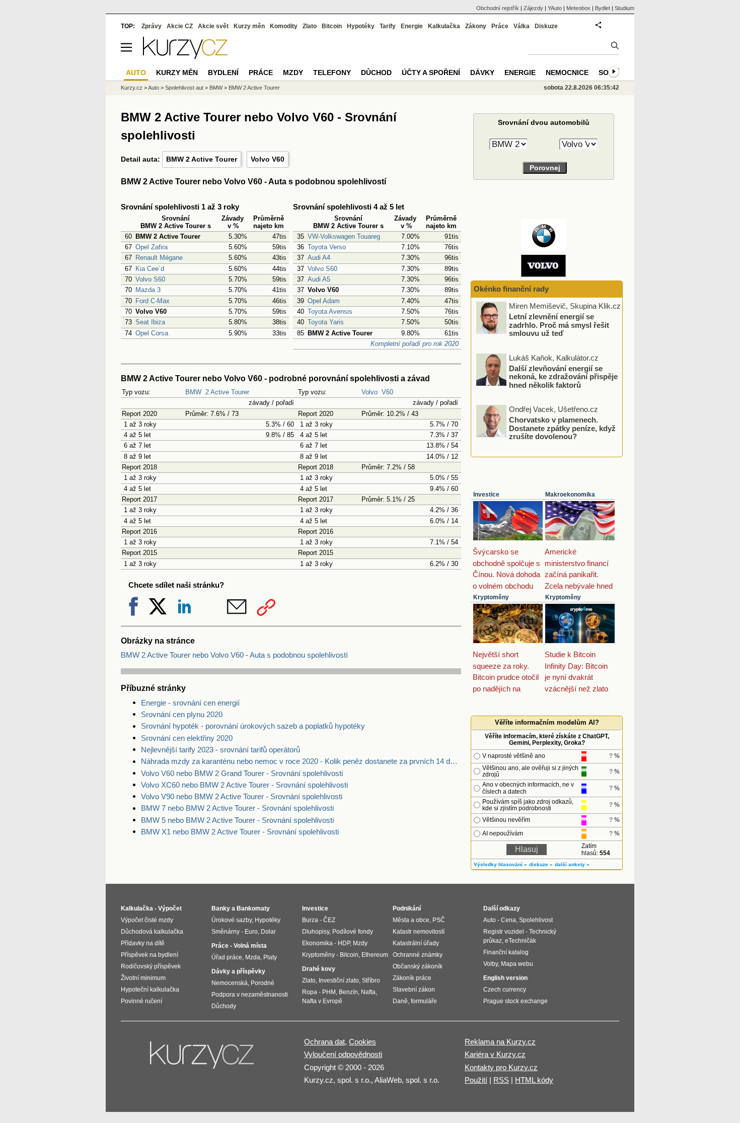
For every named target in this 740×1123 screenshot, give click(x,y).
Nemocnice (567, 72)
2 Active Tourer (227, 392)
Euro (251, 931)
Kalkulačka (444, 26)
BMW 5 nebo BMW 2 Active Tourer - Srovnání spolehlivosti (237, 820)
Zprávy (151, 26)
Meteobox (578, 8)
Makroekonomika (570, 494)
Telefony (332, 72)
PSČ (438, 920)
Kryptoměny (491, 597)
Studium (624, 8)
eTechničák (520, 940)
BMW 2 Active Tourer (201, 159)
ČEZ (329, 920)
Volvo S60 (150, 279)
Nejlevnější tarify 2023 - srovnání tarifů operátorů (220, 749)
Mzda (252, 957)
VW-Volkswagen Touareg (344, 236)
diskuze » (541, 864)
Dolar (268, 931)
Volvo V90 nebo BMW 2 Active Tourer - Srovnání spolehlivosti (241, 796)
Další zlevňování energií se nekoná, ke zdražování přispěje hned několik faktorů (563, 376)
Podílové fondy (352, 931)
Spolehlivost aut (184, 88)
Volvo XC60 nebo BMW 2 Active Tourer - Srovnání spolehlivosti (244, 785)
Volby (490, 963)
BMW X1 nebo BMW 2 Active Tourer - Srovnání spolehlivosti (240, 831)
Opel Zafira (151, 247)
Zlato (310, 26)
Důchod (376, 72)
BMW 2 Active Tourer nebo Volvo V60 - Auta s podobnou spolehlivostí (234, 655)
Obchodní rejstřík (497, 8)
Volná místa (250, 945)
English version (505, 977)
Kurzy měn (249, 26)
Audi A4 (319, 257)
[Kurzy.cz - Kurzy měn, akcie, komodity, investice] (185, 56)
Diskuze (546, 26)
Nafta (368, 992)
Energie (412, 26)
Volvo (369, 392)
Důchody (223, 1006)
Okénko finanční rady (511, 289)
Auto (153, 88)
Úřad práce (226, 957)
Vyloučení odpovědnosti (343, 1054)
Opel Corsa (151, 333)
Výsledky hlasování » (500, 864)
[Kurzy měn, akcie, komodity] (203, 1059)
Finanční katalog (506, 952)
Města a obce (411, 920)
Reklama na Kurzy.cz (500, 1041)
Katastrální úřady (416, 943)
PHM (329, 992)
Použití (476, 1080)
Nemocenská (229, 983)
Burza (310, 920)
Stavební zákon (414, 989)
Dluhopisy (315, 931)
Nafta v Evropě (322, 1001)
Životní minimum (143, 977)
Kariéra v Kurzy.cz (495, 1054)
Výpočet (170, 908)
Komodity (284, 26)
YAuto (555, 8)
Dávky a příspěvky (238, 971)
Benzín (348, 992)
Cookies (362, 1041)
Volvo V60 (267, 159)
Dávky (482, 72)
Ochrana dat (324, 1041)
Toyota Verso (327, 247)
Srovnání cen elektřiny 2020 (187, 738)
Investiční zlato (339, 980)
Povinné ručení (141, 1001)
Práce (499, 26)
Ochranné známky (417, 954)
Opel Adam (324, 301)
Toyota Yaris (326, 322)
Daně (400, 1001)
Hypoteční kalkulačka (150, 989)
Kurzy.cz (131, 88)
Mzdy (293, 72)
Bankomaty (253, 908)
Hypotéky (361, 26)
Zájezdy (533, 8)
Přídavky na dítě (143, 943)
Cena (508, 920)
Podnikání (407, 908)
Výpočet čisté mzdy (147, 920)
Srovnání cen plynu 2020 (182, 714)
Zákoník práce (412, 977)
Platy (270, 957)
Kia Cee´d (149, 268)
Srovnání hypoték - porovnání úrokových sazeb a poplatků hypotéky (253, 726)
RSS (501, 1080)
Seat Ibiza (150, 322)
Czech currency (504, 989)
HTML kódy (534, 1080)
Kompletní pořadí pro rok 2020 (415, 343)
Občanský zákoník (417, 966)
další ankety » (572, 864)
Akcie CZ (180, 26)
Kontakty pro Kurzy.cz (501, 1067)
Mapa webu (517, 963)
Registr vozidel (503, 931)
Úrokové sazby (231, 920)
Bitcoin (332, 26)
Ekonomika (317, 943)
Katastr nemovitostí (419, 931)
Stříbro (371, 980)
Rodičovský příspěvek (151, 966)
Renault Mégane (159, 257)
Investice (486, 494)
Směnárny (225, 931)
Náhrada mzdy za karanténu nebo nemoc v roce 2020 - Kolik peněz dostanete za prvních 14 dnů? (301, 761)
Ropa (309, 992)
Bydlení (223, 72)
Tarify (388, 26)
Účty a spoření (431, 72)
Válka (521, 26)
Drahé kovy (318, 968)
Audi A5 (319, 279)
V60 (387, 392)
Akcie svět (213, 26)
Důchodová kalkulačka (152, 931)
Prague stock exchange (515, 1001)
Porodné (262, 983)
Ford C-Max (152, 301)
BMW (193, 392)
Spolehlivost (536, 920)
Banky (220, 908)
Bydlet (602, 8)
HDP (344, 943)
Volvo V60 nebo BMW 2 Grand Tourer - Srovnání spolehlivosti (242, 773)
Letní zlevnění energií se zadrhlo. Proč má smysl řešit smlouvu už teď (559, 324)
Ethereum (374, 954)
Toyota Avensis (330, 311)
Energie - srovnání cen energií (190, 702)
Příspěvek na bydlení (149, 954)
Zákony (475, 26)
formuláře (424, 1001)
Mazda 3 (148, 290)
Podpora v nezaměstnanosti (249, 994)
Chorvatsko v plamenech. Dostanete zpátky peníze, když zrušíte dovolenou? (562, 428)
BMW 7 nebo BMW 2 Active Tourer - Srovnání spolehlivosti (237, 808)
